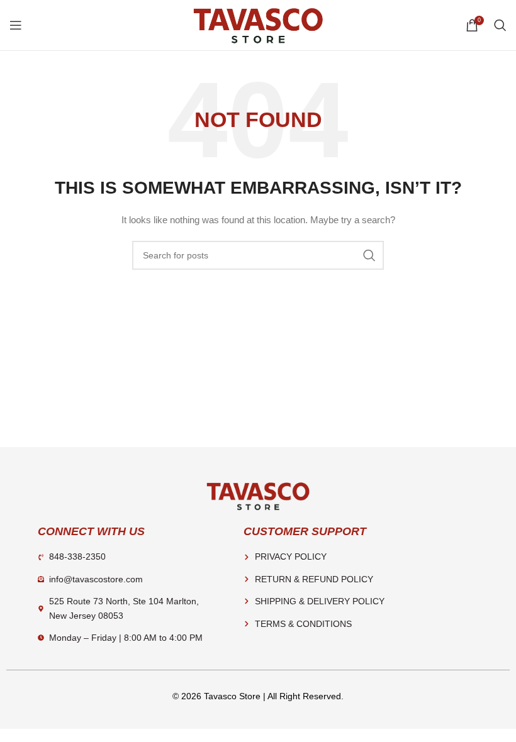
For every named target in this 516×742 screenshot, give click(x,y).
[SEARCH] (369, 255)
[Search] (500, 25)
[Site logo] (258, 24)
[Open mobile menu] (15, 25)
